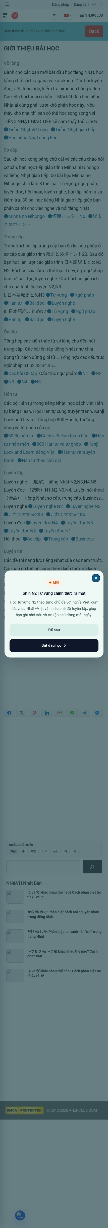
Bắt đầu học (51, 645)
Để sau (54, 630)
